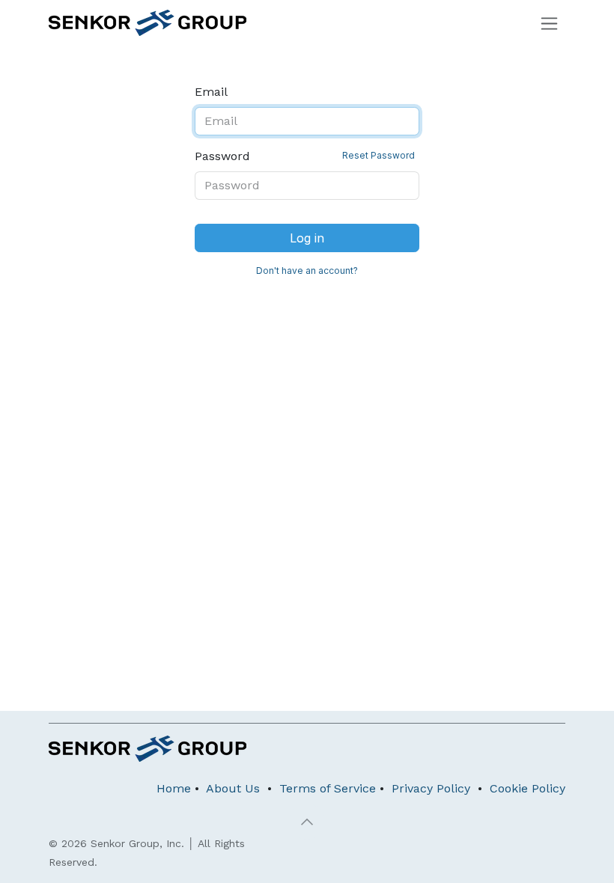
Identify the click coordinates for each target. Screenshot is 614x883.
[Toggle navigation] (549, 23)
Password (305, 156)
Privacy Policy (431, 788)
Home (173, 788)
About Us (233, 788)
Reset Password (378, 155)
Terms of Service (327, 788)
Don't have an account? (307, 270)
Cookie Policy (527, 788)
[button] (307, 822)
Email (211, 92)
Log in (307, 237)
